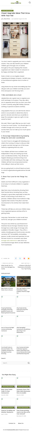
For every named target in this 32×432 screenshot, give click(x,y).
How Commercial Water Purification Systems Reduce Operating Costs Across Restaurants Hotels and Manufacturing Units (24, 350)
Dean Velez (7, 18)
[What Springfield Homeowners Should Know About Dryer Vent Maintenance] (24, 320)
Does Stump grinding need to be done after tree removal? (23, 412)
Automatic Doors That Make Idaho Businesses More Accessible (23, 391)
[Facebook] (15, 258)
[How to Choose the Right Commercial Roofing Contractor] (8, 320)
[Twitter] (20, 258)
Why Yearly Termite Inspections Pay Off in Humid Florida (22, 309)
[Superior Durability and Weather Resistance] (8, 403)
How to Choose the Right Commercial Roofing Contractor (7, 329)
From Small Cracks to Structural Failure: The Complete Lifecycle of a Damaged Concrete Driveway (7, 350)
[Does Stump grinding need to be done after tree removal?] (24, 403)
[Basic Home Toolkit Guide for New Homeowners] (8, 382)
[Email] (28, 258)
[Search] (30, 2)
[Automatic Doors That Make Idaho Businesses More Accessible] (24, 382)
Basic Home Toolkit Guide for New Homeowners (6, 391)
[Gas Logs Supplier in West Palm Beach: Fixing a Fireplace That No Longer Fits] (24, 281)
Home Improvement (7, 10)
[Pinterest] (24, 258)
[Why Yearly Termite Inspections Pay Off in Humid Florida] (24, 301)
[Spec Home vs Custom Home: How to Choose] (8, 281)
